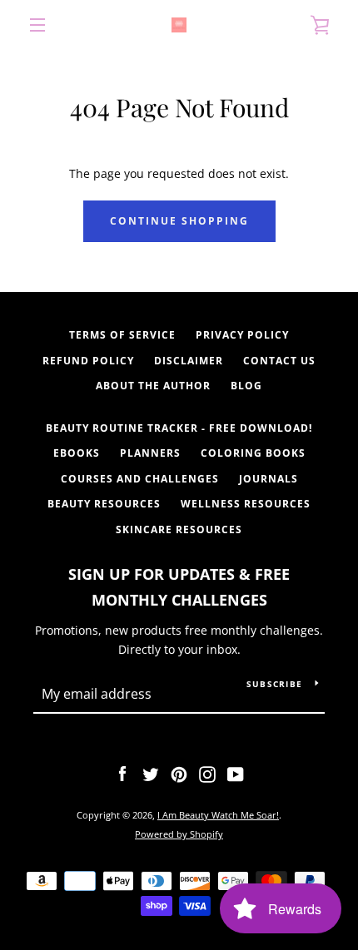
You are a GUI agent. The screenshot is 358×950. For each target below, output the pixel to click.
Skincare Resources (179, 529)
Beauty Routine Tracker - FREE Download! (179, 428)
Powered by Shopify (179, 834)
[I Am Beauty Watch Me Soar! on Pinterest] (179, 772)
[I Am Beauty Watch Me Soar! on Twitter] (150, 772)
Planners (150, 453)
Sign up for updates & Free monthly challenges (179, 587)
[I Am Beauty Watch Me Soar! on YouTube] (235, 772)
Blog (246, 386)
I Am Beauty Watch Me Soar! (218, 815)
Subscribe (274, 684)
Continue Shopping (179, 221)
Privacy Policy (242, 335)
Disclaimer (188, 361)
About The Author (153, 386)
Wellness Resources (246, 504)
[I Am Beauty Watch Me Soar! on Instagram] (207, 772)
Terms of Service (122, 335)
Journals (268, 479)
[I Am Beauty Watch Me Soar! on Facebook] (122, 772)
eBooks (76, 453)
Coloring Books (253, 453)
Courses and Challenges (140, 479)
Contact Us (279, 361)
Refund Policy (88, 361)
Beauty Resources (104, 504)
